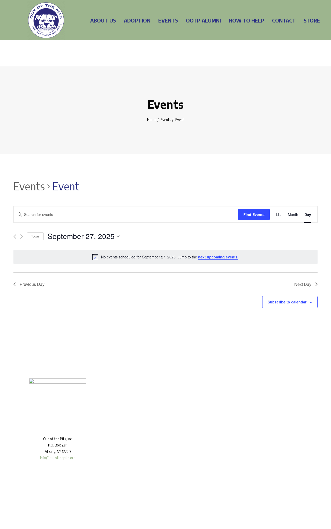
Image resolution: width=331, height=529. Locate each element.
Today (35, 236)
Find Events (254, 214)
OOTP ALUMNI (203, 20)
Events (166, 119)
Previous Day (32, 284)
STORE (312, 20)
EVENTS (168, 20)
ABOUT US (103, 20)
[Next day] (21, 236)
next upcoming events (218, 256)
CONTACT (284, 20)
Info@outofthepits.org (58, 458)
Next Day (302, 284)
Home (151, 119)
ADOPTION (137, 20)
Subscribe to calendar (287, 301)
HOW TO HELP (246, 20)
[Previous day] (14, 236)
